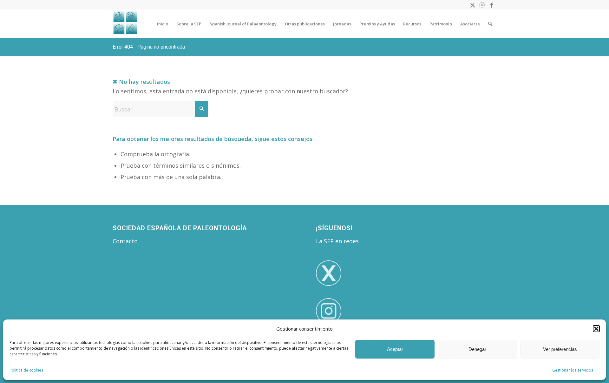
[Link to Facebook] (491, 5)
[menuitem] (162, 24)
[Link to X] (472, 5)
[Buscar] (490, 24)
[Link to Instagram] (482, 5)
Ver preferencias (560, 349)
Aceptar (395, 349)
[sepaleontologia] (125, 24)
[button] (596, 329)
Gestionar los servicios (572, 370)
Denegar (477, 349)
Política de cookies (26, 370)
